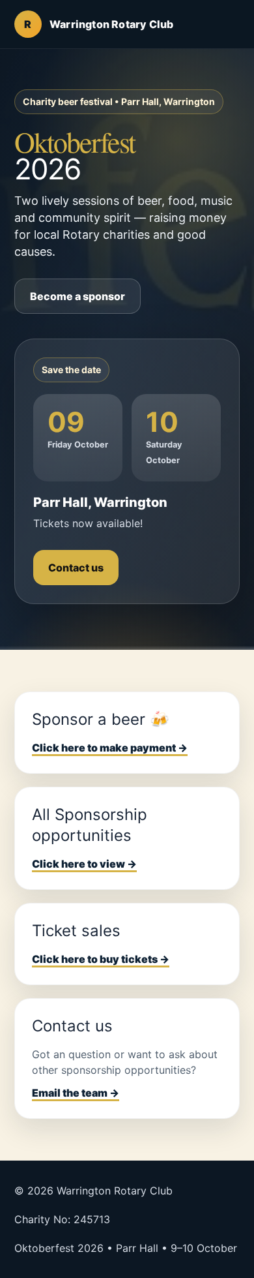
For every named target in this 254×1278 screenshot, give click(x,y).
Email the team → (75, 1092)
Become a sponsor (77, 296)
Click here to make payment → (110, 747)
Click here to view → (84, 863)
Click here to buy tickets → (100, 959)
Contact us (76, 567)
